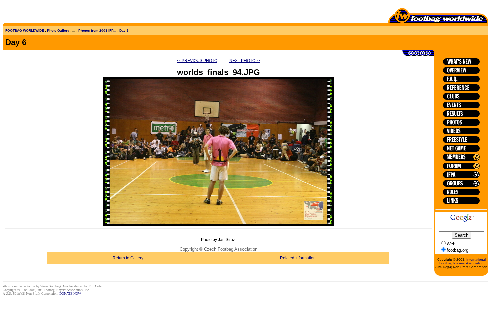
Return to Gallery (128, 258)
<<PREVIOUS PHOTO (197, 60)
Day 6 (124, 30)
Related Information (298, 258)
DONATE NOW (70, 293)
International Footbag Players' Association (462, 261)
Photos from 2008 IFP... (97, 30)
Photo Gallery (58, 30)
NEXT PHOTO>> (244, 60)
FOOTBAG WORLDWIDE (24, 30)
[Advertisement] (42, 13)
